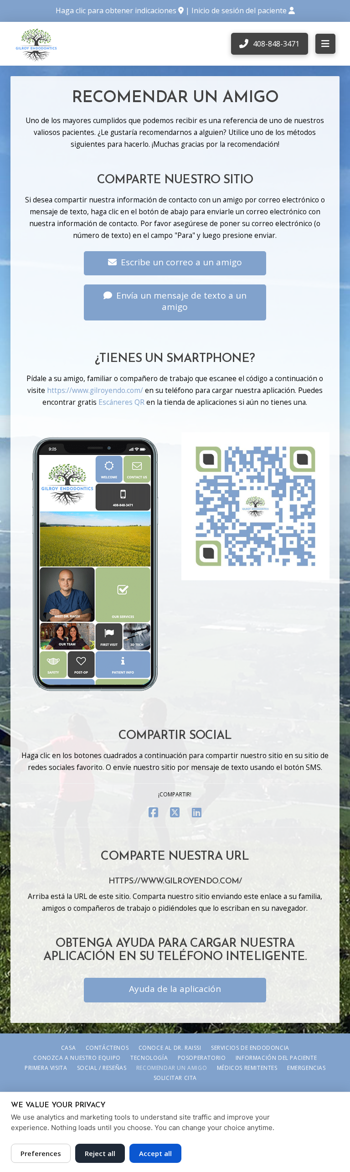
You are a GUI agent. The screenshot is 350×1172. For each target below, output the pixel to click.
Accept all (155, 1153)
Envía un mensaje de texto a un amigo (181, 301)
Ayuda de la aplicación (175, 989)
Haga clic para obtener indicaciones (116, 10)
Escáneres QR (121, 402)
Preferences (41, 1153)
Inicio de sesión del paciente (239, 10)
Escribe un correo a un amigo (181, 262)
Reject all (100, 1153)
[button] (325, 44)
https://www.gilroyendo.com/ (95, 390)
